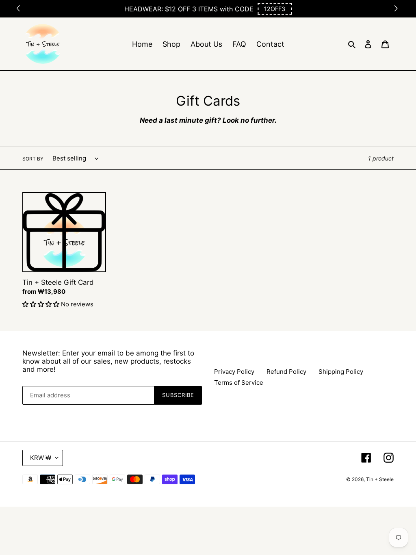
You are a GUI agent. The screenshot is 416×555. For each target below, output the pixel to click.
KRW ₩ (40, 458)
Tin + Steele (380, 479)
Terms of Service (238, 382)
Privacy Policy (234, 371)
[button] (275, 9)
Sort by (32, 159)
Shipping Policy (340, 371)
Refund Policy (286, 371)
